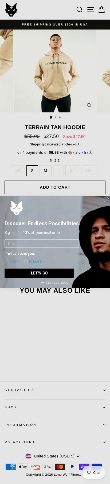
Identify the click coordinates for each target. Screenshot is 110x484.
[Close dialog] (106, 199)
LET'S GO (39, 273)
